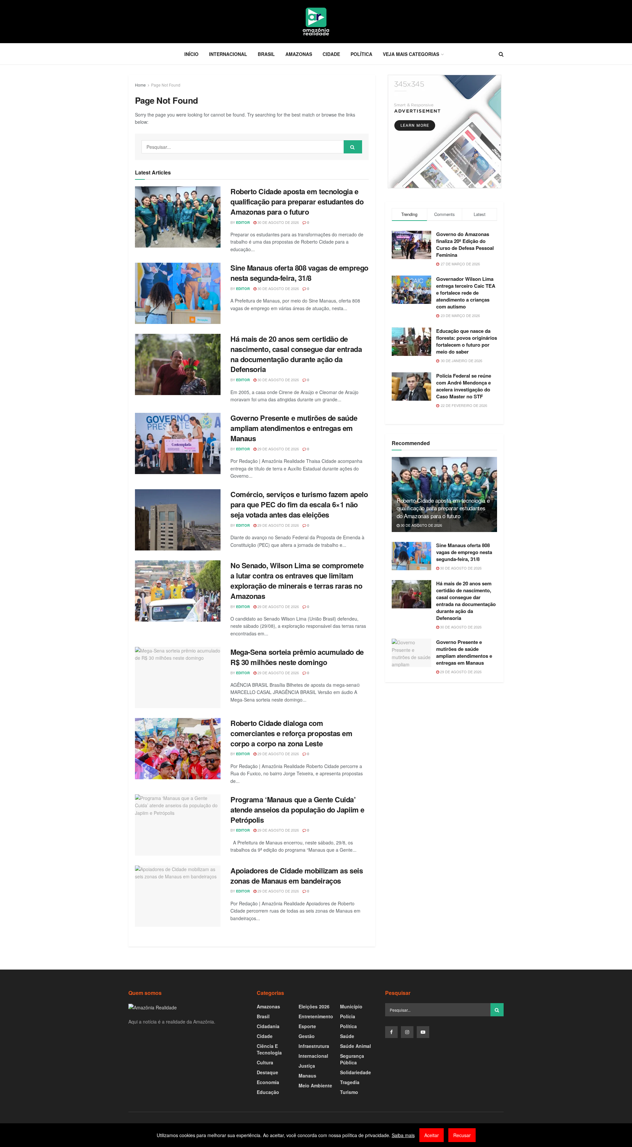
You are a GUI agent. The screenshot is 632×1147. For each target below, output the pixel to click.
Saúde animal (355, 1046)
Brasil (266, 54)
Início (191, 54)
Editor (243, 222)
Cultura (265, 1062)
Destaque (267, 1072)
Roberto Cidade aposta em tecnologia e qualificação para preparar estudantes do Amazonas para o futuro (296, 201)
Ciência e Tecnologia (269, 1049)
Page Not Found (165, 85)
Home (140, 85)
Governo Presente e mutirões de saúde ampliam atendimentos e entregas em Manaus (293, 428)
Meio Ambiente (315, 1085)
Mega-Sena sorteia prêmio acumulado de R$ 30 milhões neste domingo (297, 657)
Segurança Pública (352, 1059)
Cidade (331, 54)
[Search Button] (353, 146)
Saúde (347, 1036)
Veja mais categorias (411, 54)
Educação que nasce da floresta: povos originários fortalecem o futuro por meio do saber (466, 341)
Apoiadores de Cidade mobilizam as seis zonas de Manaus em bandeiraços (296, 875)
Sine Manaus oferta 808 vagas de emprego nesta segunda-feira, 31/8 (299, 272)
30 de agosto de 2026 (277, 222)
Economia (268, 1082)
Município (351, 1006)
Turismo (349, 1092)
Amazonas (298, 54)
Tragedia (349, 1082)
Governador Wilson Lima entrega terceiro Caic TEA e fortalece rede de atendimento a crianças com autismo (465, 292)
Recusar (462, 1135)
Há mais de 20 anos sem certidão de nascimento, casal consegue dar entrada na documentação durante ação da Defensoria (296, 353)
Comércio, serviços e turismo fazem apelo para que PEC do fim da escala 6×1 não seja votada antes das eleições (299, 504)
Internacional (228, 54)
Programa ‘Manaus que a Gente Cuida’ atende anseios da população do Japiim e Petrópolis (297, 809)
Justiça (307, 1065)
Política (361, 54)
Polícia (347, 1016)
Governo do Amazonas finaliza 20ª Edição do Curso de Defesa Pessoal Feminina (465, 244)
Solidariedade (355, 1072)
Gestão (307, 1036)
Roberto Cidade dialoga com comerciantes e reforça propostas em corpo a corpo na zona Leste (291, 733)
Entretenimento (316, 1016)
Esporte (307, 1026)
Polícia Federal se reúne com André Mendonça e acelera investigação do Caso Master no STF (463, 386)
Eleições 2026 (314, 1006)
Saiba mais (403, 1135)
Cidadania (268, 1026)
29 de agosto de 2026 (277, 448)
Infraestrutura (314, 1046)
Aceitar (431, 1135)
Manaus (307, 1075)
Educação (268, 1092)
